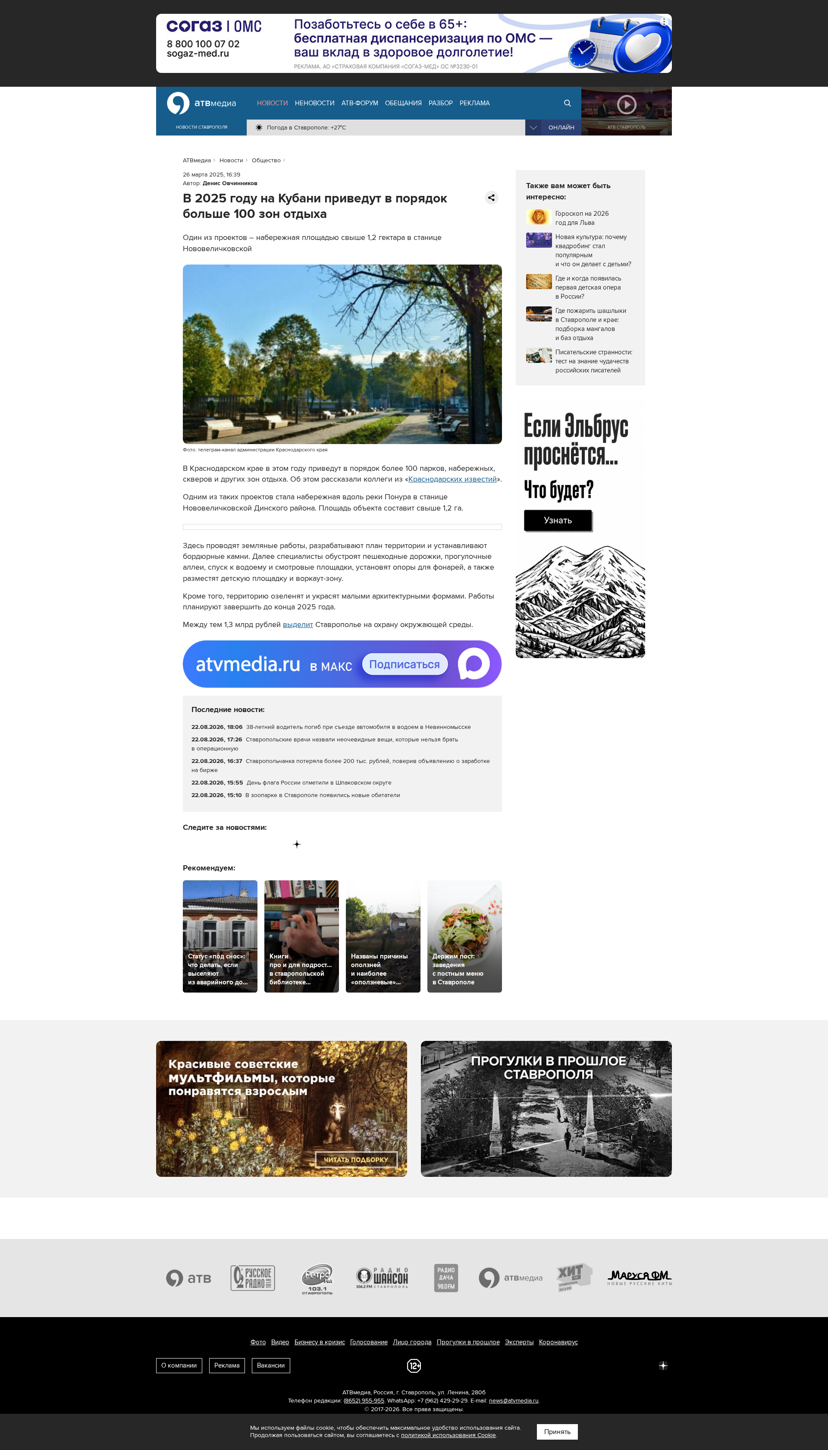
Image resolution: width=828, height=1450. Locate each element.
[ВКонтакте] (190, 844)
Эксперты (519, 1342)
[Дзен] (297, 844)
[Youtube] (261, 844)
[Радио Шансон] (382, 1278)
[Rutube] (279, 844)
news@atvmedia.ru (514, 1400)
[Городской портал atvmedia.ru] (511, 1278)
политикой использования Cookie (448, 1435)
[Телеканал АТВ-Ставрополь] (188, 1278)
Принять (557, 1432)
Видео (280, 1342)
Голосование (369, 1342)
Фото (258, 1342)
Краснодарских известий (452, 479)
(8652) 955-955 (364, 1400)
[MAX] (243, 844)
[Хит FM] (575, 1278)
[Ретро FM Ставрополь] (317, 1278)
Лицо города (412, 1342)
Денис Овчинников (230, 183)
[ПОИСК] (567, 103)
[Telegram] (208, 844)
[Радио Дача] (446, 1278)
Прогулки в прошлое (468, 1342)
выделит (298, 624)
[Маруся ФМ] (640, 1278)
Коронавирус (558, 1342)
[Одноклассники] (226, 844)
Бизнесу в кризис (320, 1342)
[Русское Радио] (253, 1278)
